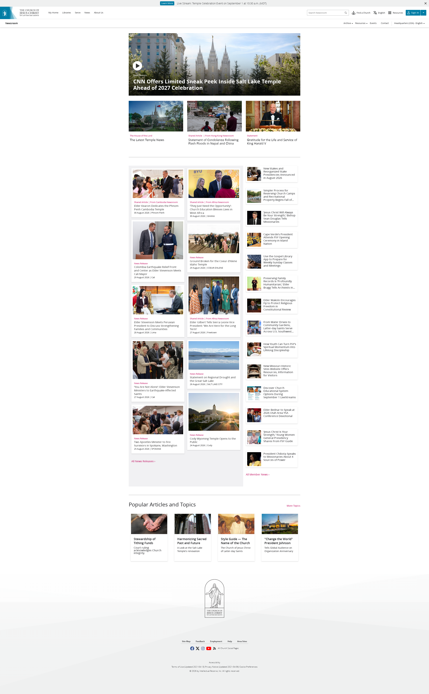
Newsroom (11, 23)
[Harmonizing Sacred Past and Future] (193, 533)
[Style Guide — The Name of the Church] (236, 533)
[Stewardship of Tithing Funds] (149, 533)
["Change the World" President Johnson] (280, 533)
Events (373, 23)
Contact (385, 23)
